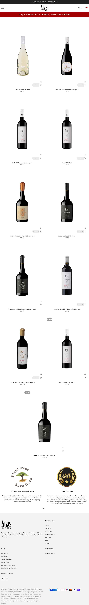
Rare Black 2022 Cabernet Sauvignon (44, 455)
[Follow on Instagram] (7, 578)
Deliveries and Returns (8, 565)
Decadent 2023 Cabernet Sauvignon (66, 90)
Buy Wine (48, 528)
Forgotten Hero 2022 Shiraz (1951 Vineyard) (66, 309)
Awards (47, 543)
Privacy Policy (5, 562)
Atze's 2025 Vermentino (22, 90)
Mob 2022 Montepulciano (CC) (22, 163)
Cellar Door (48, 531)
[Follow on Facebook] (2, 578)
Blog (46, 540)
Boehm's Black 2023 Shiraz (66, 236)
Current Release (50, 534)
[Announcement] (44, 2)
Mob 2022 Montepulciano (67, 382)
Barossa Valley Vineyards (8, 568)
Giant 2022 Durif (67, 163)
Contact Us (4, 553)
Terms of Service (6, 559)
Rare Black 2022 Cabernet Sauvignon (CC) (22, 309)
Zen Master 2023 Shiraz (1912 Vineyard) (22, 382)
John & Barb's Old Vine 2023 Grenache (22, 236)
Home (47, 525)
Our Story (48, 537)
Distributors (4, 556)
